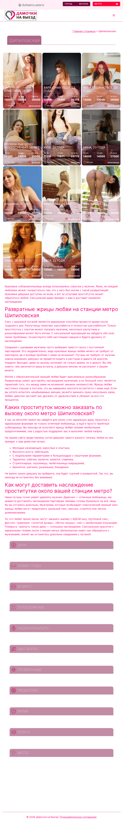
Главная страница (84, 31)
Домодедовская (112, 219)
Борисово (75, 105)
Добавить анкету (32, 4)
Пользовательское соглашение (78, 816)
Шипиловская (34, 105)
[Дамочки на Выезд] (21, 15)
